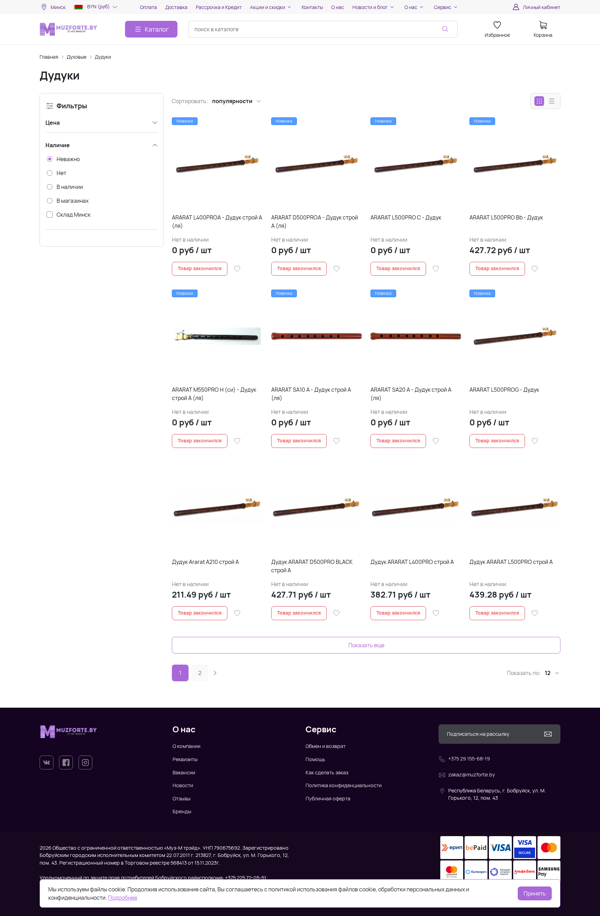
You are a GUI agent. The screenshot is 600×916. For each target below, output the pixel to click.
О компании (186, 746)
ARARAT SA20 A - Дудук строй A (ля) (410, 394)
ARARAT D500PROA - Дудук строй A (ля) (314, 222)
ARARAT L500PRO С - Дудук (405, 217)
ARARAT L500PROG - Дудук (504, 389)
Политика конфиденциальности (344, 785)
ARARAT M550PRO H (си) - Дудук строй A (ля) (214, 394)
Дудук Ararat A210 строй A (205, 562)
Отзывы (182, 798)
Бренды (182, 811)
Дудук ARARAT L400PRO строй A (412, 562)
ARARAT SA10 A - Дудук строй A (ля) (311, 394)
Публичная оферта (328, 798)
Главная (49, 56)
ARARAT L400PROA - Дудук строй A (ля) (217, 222)
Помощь (315, 759)
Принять (535, 893)
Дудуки (103, 56)
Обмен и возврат (325, 746)
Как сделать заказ (327, 772)
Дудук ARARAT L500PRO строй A (511, 562)
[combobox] (323, 29)
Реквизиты (185, 759)
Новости (183, 785)
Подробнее (122, 897)
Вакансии (184, 772)
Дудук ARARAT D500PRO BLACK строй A (312, 566)
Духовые (76, 56)
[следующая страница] (215, 673)
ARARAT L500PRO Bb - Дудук (506, 217)
